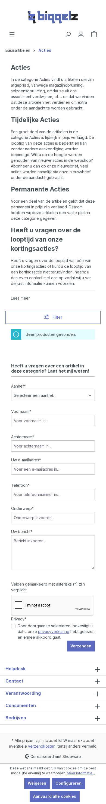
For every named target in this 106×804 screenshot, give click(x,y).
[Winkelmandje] (94, 34)
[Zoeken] (67, 34)
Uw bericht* (21, 531)
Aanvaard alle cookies (54, 796)
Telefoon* (20, 485)
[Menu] (11, 34)
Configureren (68, 783)
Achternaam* (22, 436)
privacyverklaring (53, 631)
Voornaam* (21, 411)
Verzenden (80, 646)
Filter (56, 317)
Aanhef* (18, 386)
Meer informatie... (81, 773)
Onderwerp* (22, 508)
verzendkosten (41, 746)
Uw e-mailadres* (26, 460)
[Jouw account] (81, 34)
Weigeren (37, 783)
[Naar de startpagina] (53, 16)
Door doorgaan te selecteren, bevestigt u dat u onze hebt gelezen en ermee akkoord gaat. (56, 631)
